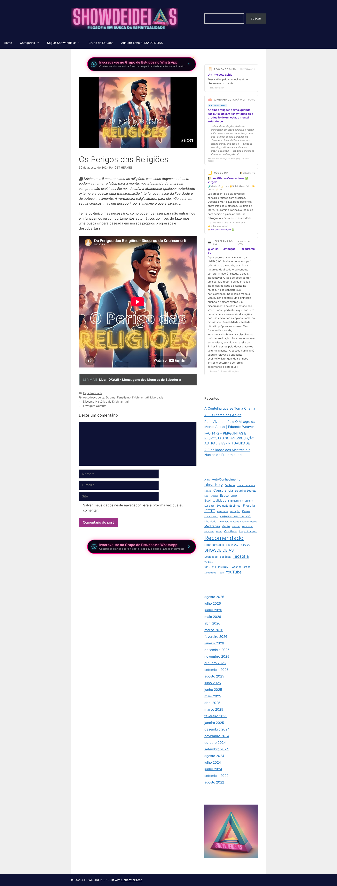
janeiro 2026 (214, 643)
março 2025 (213, 709)
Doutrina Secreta (245, 490)
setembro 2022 (216, 776)
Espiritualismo (235, 500)
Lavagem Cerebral (95, 405)
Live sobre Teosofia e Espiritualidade (237, 521)
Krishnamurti (140, 397)
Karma (246, 511)
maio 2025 (212, 696)
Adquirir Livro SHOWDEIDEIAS (142, 43)
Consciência (223, 490)
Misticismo (247, 526)
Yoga (221, 572)
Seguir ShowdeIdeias (61, 43)
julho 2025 (212, 683)
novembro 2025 (216, 656)
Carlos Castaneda (246, 485)
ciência (207, 490)
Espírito (249, 500)
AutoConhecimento (226, 479)
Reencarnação (214, 545)
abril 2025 (212, 703)
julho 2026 (212, 603)
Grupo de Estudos (101, 43)
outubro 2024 (215, 743)
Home (8, 43)
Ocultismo (230, 531)
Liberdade (156, 397)
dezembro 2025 (216, 650)
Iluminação (222, 511)
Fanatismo (124, 397)
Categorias (27, 43)
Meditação (212, 526)
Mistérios (209, 531)
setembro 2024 (216, 749)
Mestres (236, 526)
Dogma (110, 397)
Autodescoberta (93, 397)
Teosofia (241, 556)
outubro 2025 (215, 663)
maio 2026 (212, 617)
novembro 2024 (216, 736)
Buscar (255, 18)
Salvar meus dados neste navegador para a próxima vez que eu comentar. (133, 507)
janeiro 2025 (214, 723)
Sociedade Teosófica (217, 556)
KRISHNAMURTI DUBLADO (235, 516)
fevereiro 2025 (215, 716)
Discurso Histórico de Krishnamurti (106, 401)
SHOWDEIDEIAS (219, 550)
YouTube (234, 572)
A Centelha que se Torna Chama (229, 408)
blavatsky (213, 484)
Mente (226, 526)
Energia (214, 496)
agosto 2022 (214, 782)
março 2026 (213, 630)
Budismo (230, 485)
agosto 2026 (214, 597)
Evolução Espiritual (228, 505)
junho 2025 (213, 690)
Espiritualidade (92, 393)
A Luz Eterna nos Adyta (222, 415)
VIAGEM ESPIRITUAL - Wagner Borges (227, 566)
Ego (206, 496)
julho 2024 (212, 762)
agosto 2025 (214, 676)
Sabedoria (232, 544)
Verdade (208, 562)
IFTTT (209, 511)
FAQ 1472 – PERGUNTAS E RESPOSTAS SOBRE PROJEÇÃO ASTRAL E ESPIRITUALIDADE (229, 438)
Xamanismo (210, 572)
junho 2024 (213, 769)
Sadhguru (245, 545)
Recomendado (224, 537)
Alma (207, 479)
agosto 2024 (214, 756)
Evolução (209, 505)
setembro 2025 (216, 670)
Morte (219, 531)
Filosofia (249, 505)
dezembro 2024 (217, 729)
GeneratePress (131, 880)
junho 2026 (213, 610)
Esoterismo (228, 495)
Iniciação (235, 511)
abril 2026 (212, 623)
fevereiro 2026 (215, 637)
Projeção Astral (248, 531)
